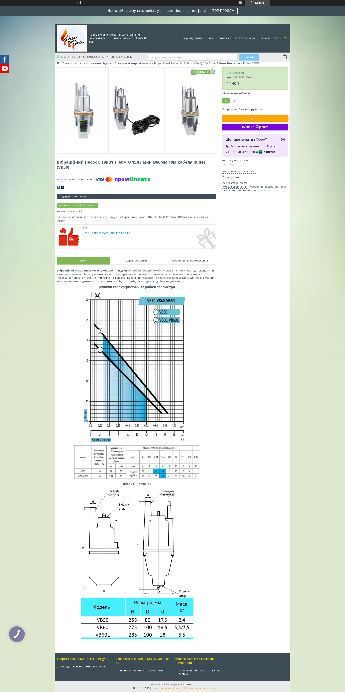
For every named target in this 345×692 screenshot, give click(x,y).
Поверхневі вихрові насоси (132, 63)
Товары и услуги (190, 38)
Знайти (249, 57)
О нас (210, 38)
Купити (255, 118)
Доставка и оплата (244, 38)
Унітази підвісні (101, 63)
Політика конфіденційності (199, 688)
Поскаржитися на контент (166, 688)
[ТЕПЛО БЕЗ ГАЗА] (72, 38)
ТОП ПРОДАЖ (223, 10)
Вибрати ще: (242, 109)
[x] (62, 188)
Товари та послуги (75, 63)
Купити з (248, 127)
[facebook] (58, 188)
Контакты (223, 38)
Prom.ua (191, 684)
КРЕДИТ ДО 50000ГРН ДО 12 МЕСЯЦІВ (106, 233)
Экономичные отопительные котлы (142, 670)
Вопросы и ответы (270, 38)
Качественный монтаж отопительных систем (202, 672)
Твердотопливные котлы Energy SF (83, 666)
